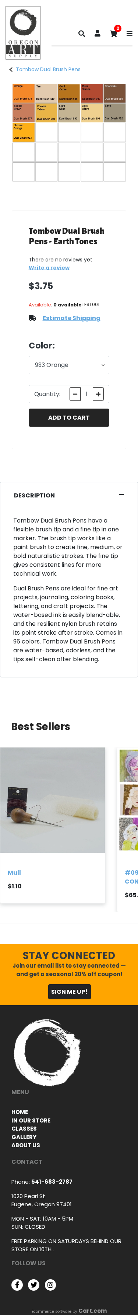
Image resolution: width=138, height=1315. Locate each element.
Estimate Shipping (71, 318)
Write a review (49, 267)
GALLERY (23, 1137)
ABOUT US (25, 1145)
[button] (97, 34)
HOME (19, 1112)
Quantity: (47, 394)
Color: (42, 345)
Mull (14, 872)
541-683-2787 (51, 1182)
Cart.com (92, 1311)
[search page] (81, 35)
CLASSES (24, 1128)
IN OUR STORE (30, 1120)
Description (34, 495)
